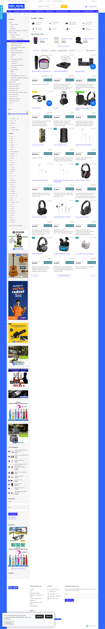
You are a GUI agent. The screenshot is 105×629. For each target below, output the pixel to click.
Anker (13, 147)
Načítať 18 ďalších (64, 275)
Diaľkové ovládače (15, 80)
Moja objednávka (34, 606)
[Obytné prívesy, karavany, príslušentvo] (57, 619)
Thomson (14, 211)
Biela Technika (12, 82)
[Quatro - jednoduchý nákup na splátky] (18, 300)
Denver (13, 158)
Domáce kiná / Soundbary (17, 43)
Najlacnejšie (45, 50)
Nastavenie (9, 623)
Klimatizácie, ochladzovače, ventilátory (18, 30)
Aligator (14, 145)
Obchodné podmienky (57, 1)
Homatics (14, 169)
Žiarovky (13, 73)
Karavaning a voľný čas (14, 88)
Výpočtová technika (13, 86)
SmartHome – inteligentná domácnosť (19, 78)
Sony (13, 204)
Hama (13, 165)
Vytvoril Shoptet (93, 626)
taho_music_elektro (54, 598)
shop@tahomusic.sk (54, 589)
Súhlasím (48, 616)
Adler (13, 136)
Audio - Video (14, 41)
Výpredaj (14, 127)
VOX (13, 217)
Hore (35, 275)
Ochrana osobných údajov (36, 598)
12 (95, 275)
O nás (48, 1)
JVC (13, 178)
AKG (13, 143)
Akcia (12, 26)
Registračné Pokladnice (14, 99)
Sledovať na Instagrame (19, 569)
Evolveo (14, 162)
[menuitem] (10, 11)
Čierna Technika (12, 33)
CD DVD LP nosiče (13, 96)
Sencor (14, 195)
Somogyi (14, 202)
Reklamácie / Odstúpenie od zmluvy (36, 595)
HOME (13, 171)
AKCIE (10, 22)
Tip (13, 125)
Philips (13, 189)
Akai (13, 140)
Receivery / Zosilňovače (17, 59)
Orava (13, 184)
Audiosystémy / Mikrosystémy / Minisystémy (18, 48)
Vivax (13, 215)
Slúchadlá (13, 55)
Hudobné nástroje (13, 90)
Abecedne (72, 50)
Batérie (12, 71)
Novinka (13, 123)
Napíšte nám (32, 600)
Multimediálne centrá (16, 45)
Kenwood (14, 180)
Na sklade (14, 119)
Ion (12, 173)
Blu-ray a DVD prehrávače (17, 51)
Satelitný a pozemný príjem (17, 39)
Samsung (14, 193)
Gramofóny (14, 63)
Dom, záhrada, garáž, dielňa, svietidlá (18, 92)
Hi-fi (12, 57)
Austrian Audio (15, 151)
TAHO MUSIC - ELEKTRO (55, 596)
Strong (13, 206)
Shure (13, 200)
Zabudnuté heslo (12, 519)
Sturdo (13, 209)
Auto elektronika (14, 69)
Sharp (13, 198)
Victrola (13, 213)
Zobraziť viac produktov (63, 46)
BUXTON (14, 154)
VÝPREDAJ (13, 28)
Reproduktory (14, 61)
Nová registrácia (12, 517)
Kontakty (41, 1)
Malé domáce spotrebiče (15, 84)
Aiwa (13, 138)
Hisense (14, 167)
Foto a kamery (14, 67)
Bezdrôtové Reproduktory (17, 53)
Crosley (13, 156)
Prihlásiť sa (13, 514)
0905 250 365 (52, 591)
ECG (13, 160)
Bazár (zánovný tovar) (14, 101)
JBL (13, 176)
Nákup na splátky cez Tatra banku (36, 603)
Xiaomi (13, 220)
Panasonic (14, 187)
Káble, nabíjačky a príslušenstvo (18, 76)
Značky (10, 103)
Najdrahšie (53, 50)
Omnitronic (14, 182)
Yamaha (13, 222)
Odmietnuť (40, 616)
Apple (13, 149)
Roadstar (14, 191)
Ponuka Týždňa (14, 24)
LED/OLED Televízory (15, 35)
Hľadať (64, 6)
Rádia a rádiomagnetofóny (17, 65)
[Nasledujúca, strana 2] (92, 275)
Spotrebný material (13, 94)
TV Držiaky (13, 37)
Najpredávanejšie (63, 50)
